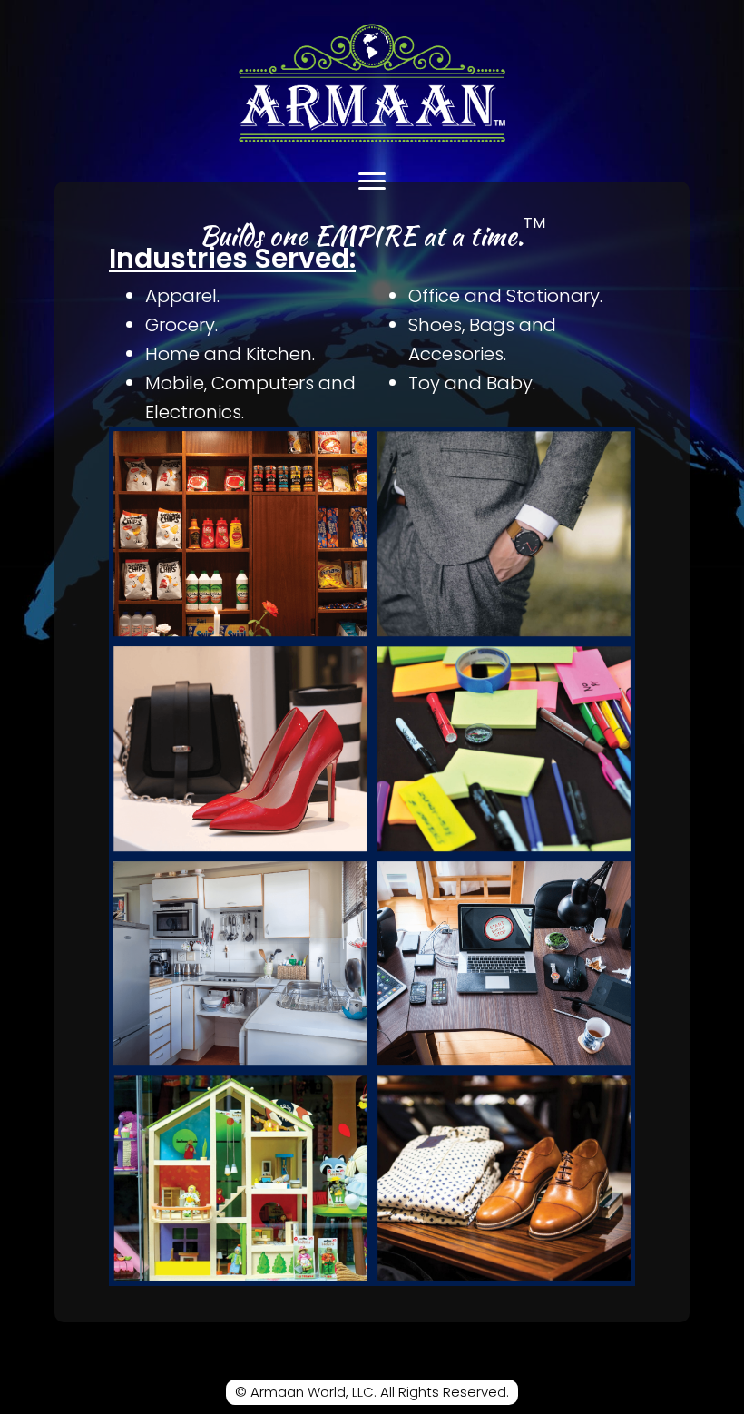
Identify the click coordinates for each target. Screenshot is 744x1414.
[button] (372, 181)
